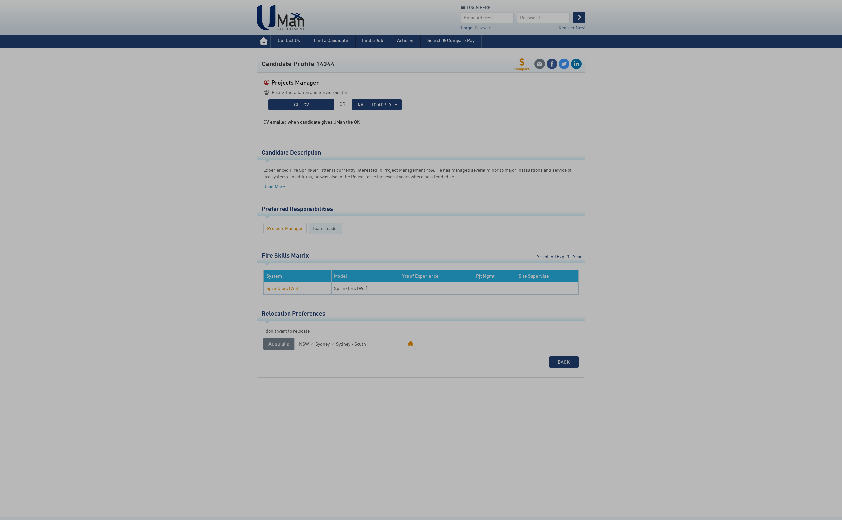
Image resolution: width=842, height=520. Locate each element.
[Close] (476, 230)
